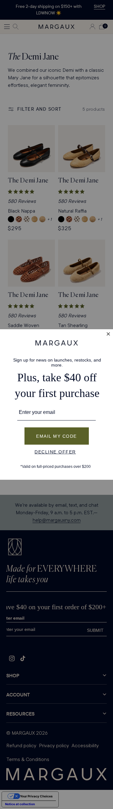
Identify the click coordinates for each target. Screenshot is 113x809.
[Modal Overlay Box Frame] (56, 404)
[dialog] (56, 404)
